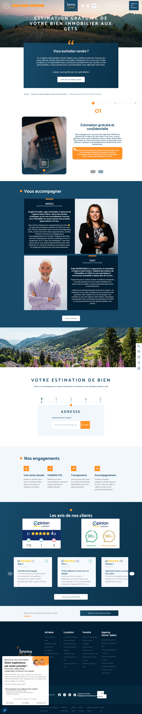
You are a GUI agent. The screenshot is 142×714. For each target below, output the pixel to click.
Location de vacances (70, 637)
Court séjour (25, 5)
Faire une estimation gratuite (71, 79)
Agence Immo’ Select (108, 634)
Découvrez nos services (108, 640)
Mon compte (116, 6)
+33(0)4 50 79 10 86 (83, 694)
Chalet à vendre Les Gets (90, 653)
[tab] (41, 402)
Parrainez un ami (87, 650)
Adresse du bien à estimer (61, 418)
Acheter (49, 632)
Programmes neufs (50, 644)
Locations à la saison (70, 644)
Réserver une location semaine (99, 613)
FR (94, 6)
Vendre (86, 632)
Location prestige (69, 640)
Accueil (26, 94)
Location (69, 632)
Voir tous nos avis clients (71, 597)
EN (99, 6)
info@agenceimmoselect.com (87, 696)
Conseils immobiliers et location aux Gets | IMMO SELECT (108, 670)
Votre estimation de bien (90, 637)
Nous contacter (71, 318)
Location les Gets (69, 653)
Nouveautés (16, 5)
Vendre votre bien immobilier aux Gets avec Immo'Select (49, 94)
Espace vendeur (87, 647)
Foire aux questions (107, 663)
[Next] (131, 573)
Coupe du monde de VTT (37, 5)
